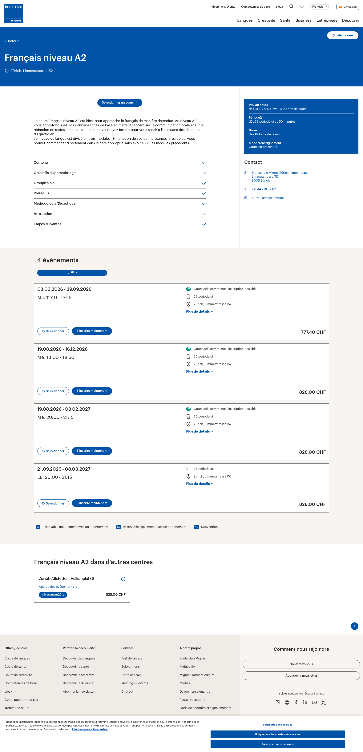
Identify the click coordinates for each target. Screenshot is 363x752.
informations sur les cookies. (90, 729)
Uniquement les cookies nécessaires (277, 734)
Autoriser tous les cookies (278, 744)
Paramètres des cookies (277, 724)
